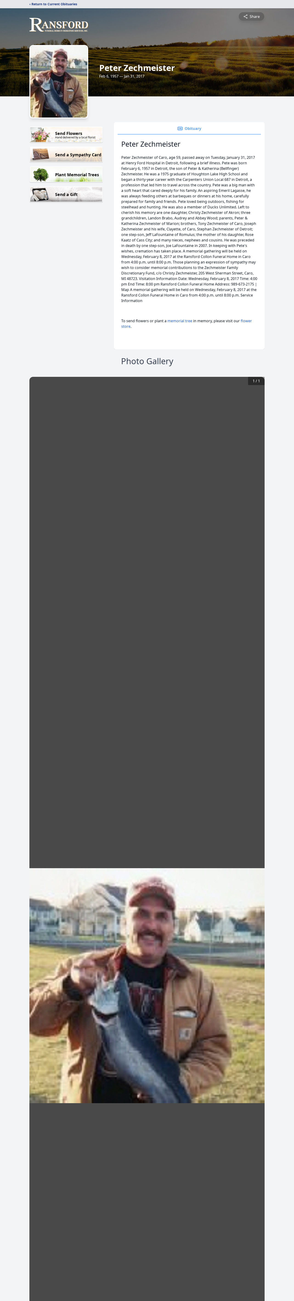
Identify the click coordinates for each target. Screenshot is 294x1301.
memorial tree (179, 320)
